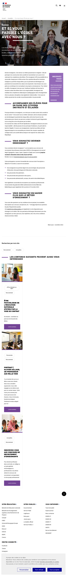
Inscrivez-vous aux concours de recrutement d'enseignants (12, 453)
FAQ (33, 204)
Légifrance (26, 513)
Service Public (27, 510)
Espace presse (49, 510)
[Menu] (64, 6)
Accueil (4, 18)
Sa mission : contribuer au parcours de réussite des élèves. (11, 319)
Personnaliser (24, 570)
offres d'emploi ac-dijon (12, 287)
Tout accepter (55, 570)
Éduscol (4, 529)
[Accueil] (7, 6)
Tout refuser (39, 570)
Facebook (4, 545)
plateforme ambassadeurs (14, 209)
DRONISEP (48, 533)
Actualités (10, 18)
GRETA (47, 527)
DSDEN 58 (48, 519)
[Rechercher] (56, 6)
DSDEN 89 (48, 524)
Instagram (5, 551)
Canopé (4, 517)
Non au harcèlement (51, 530)
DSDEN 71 (48, 522)
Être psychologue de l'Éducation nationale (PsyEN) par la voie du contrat (11, 306)
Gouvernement (28, 508)
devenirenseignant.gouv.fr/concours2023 (25, 157)
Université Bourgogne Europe (10, 523)
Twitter (4, 548)
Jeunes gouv (27, 519)
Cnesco (4, 537)
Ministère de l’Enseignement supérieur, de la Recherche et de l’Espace (10, 513)
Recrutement (7, 250)
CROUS (4, 532)
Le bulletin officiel (28, 522)
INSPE (3, 534)
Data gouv (26, 516)
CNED (3, 520)
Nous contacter (50, 513)
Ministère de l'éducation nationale (11, 508)
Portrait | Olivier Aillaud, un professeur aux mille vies (12, 370)
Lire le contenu (12, 327)
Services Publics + (28, 524)
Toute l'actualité (50, 508)
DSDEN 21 (48, 516)
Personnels (9, 355)
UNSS (3, 526)
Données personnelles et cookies (49, 562)
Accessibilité (60, 5)
